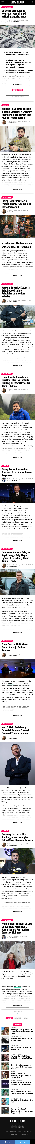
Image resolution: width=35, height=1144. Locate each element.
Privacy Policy (13, 1134)
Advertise (13, 1132)
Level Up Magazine (14, 21)
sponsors (11, 683)
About (6, 1132)
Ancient (4, 976)
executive (17, 987)
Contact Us (24, 1134)
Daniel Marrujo (10, 681)
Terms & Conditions (24, 1132)
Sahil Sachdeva (13, 480)
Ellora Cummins (13, 122)
